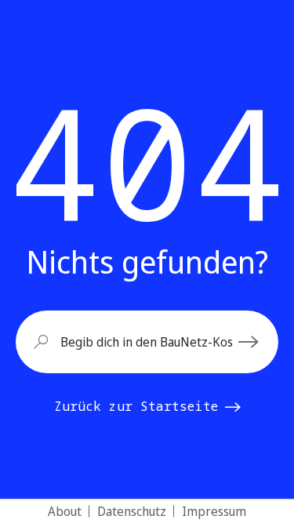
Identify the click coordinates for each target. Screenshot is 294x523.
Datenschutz (131, 511)
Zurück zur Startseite (136, 406)
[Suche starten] (250, 342)
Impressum (214, 511)
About (65, 511)
